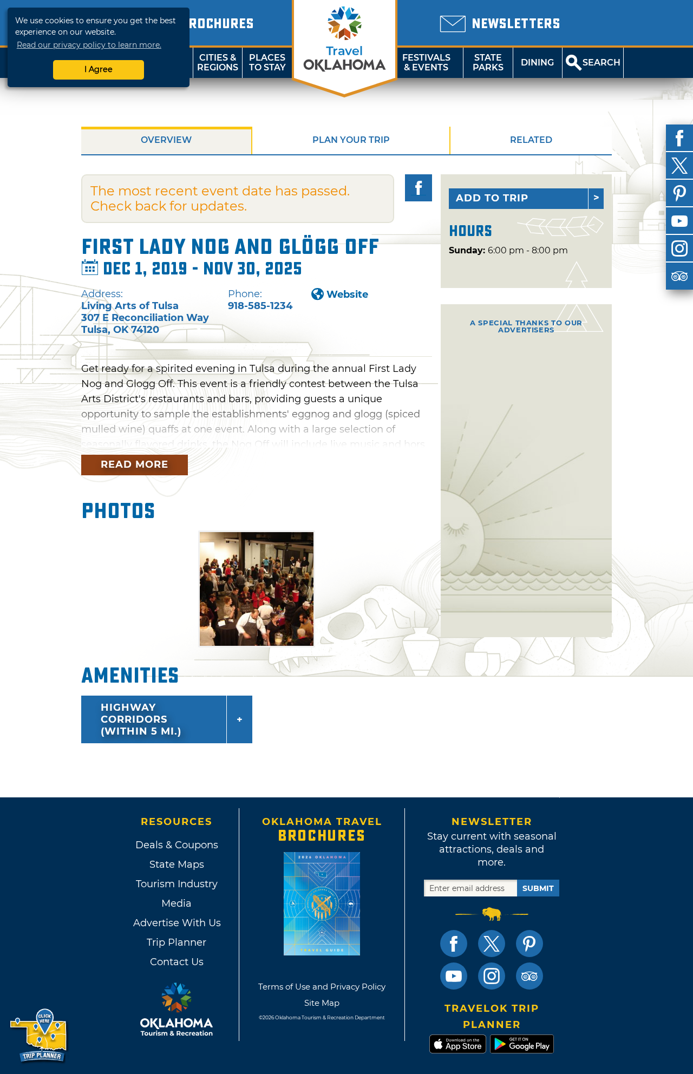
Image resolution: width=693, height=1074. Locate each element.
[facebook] (679, 138)
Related (531, 140)
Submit (538, 888)
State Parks (488, 63)
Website (347, 294)
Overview (166, 140)
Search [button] (601, 62)
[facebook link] (453, 943)
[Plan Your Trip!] (39, 1036)
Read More (134, 464)
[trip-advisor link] (529, 976)
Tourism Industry (177, 884)
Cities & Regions (217, 63)
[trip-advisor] (679, 276)
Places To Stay (267, 63)
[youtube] (679, 220)
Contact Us (177, 962)
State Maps (176, 864)
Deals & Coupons (176, 845)
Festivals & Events (426, 63)
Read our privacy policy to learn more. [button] (89, 45)
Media (176, 903)
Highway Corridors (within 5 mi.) (141, 719)
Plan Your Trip (351, 140)
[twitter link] (491, 943)
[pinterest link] (529, 943)
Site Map (321, 1003)
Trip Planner (176, 942)
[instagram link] (491, 976)
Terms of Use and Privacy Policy (321, 986)
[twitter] (679, 165)
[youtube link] (453, 976)
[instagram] (679, 248)
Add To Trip (492, 198)
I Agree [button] (98, 69)
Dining (537, 62)
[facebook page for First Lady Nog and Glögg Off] (418, 187)
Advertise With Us (176, 923)
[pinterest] (679, 193)
